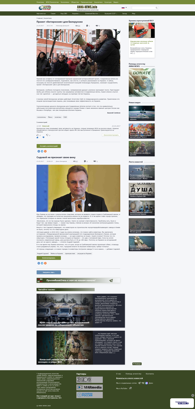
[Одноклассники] (45, 151)
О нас (118, 374)
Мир (133, 13)
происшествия (70, 253)
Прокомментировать (111, 135)
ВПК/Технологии (52, 2)
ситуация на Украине (84, 253)
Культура (108, 2)
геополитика (41, 117)
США (65, 117)
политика (58, 117)
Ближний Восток (91, 13)
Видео (116, 2)
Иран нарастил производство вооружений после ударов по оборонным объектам (63, 323)
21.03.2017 (45, 25)
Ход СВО (64, 13)
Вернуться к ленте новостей (129, 378)
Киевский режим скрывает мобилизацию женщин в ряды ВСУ (63, 360)
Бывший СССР (110, 13)
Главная (39, 18)
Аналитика (98, 2)
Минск (50, 117)
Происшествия (86, 2)
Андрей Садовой (42, 253)
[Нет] (43, 137)
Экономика (65, 2)
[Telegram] (42, 151)
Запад (124, 13)
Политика (40, 2)
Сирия (53, 13)
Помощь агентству (133, 374)
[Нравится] (37, 137)
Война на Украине (57, 253)
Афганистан (41, 13)
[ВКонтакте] (39, 151)
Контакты (150, 374)
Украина (75, 13)
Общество (75, 2)
